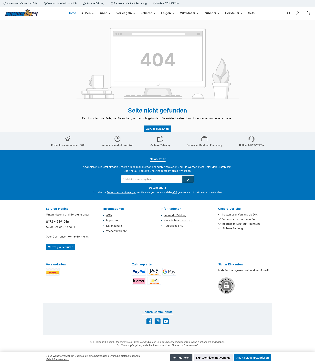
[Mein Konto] (298, 13)
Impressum (113, 220)
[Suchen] (288, 13)
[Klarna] (139, 281)
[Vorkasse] (154, 281)
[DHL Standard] (53, 272)
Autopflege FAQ (173, 225)
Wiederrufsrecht (116, 231)
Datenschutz (114, 225)
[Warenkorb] (308, 13)
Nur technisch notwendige (213, 357)
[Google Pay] (169, 272)
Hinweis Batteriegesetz (178, 220)
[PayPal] (139, 272)
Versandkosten (148, 341)
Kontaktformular (78, 236)
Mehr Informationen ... (57, 359)
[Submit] (188, 179)
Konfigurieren (181, 357)
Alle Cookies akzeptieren (252, 357)
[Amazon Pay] (154, 272)
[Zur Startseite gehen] (21, 13)
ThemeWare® (190, 345)
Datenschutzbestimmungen (121, 192)
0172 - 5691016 (57, 222)
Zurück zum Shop (157, 128)
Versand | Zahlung (175, 215)
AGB (174, 192)
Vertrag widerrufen (60, 247)
